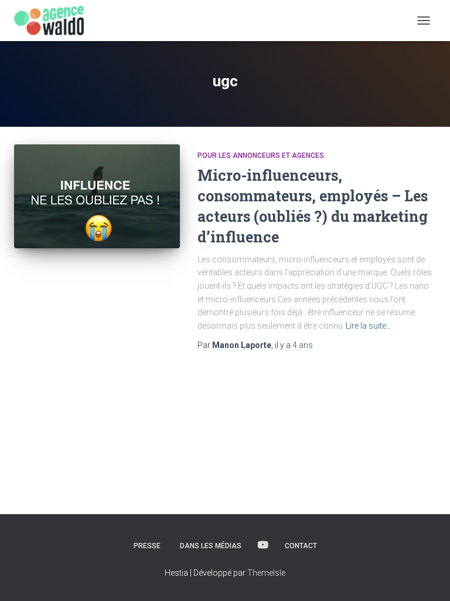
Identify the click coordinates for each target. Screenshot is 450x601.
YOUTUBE (263, 545)
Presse (147, 546)
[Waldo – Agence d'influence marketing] (53, 20)
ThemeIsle (266, 573)
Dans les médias (210, 546)
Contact (301, 546)
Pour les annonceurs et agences (260, 155)
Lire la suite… (368, 325)
